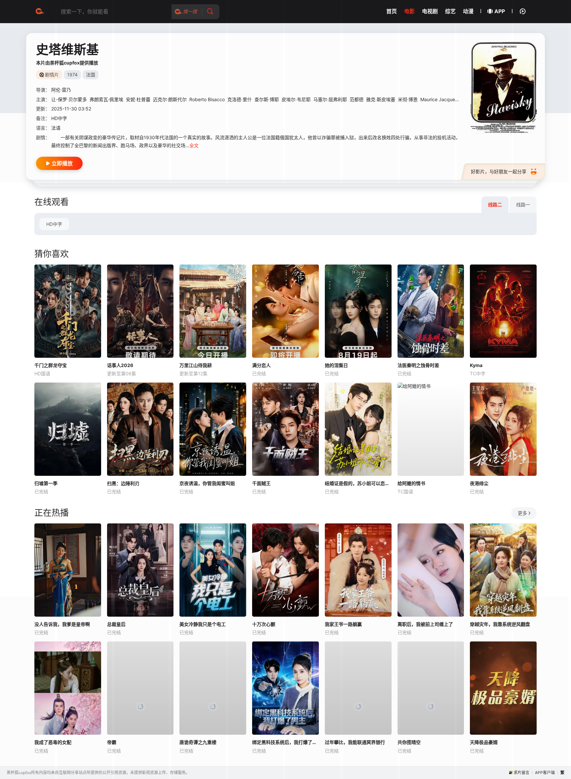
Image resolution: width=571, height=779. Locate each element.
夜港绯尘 (479, 483)
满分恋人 (261, 365)
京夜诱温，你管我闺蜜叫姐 (207, 483)
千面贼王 (261, 483)
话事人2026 (120, 365)
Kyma (476, 365)
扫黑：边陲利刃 (123, 483)
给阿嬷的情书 (411, 483)
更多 (522, 513)
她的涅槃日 (336, 365)
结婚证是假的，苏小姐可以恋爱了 (358, 483)
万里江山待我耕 (195, 365)
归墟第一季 (45, 483)
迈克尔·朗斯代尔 (170, 99)
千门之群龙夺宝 (50, 365)
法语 (55, 128)
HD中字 (54, 224)
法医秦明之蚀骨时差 (418, 365)
